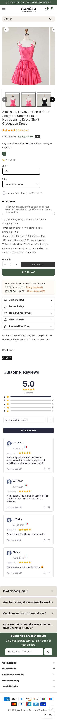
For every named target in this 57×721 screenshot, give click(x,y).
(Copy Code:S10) (36, 291)
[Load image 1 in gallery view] (12, 99)
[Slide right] (52, 99)
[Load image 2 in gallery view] (28, 99)
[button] (51, 2)
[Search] (50, 19)
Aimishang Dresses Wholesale (33, 710)
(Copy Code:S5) (34, 287)
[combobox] (28, 19)
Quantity (6, 259)
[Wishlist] (4, 154)
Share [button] (9, 357)
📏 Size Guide (9, 160)
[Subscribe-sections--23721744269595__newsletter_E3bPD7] (48, 651)
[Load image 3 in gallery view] (44, 99)
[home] (35, 717)
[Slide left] (4, 99)
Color (5, 166)
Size (4, 179)
